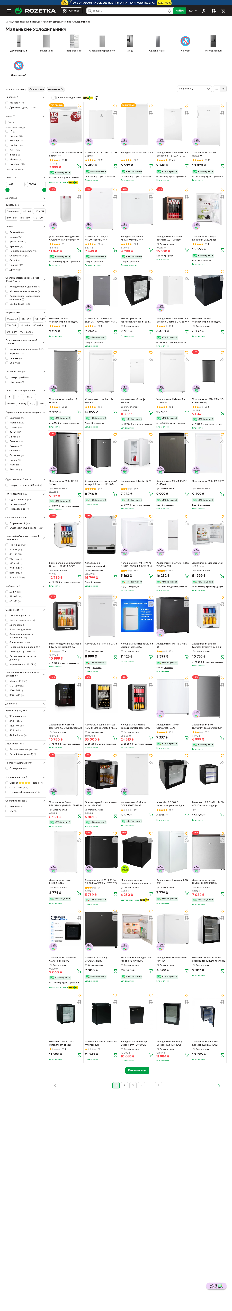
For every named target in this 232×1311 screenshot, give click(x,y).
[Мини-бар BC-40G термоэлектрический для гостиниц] (137, 290)
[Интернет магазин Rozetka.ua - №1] (35, 10)
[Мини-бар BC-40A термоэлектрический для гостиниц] (65, 290)
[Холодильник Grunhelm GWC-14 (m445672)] (65, 929)
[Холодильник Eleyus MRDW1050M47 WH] (137, 208)
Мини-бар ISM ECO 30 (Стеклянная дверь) (61, 1043)
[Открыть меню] (8, 10)
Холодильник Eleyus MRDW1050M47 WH (132, 238)
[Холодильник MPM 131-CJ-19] (208, 453)
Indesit (15, 155)
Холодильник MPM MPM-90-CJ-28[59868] (208, 401)
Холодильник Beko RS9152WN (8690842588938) (65, 804)
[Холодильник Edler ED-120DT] (137, 124)
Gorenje (16, 136)
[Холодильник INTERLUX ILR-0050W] (101, 124)
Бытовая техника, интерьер (25, 22)
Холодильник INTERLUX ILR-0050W (101, 154)
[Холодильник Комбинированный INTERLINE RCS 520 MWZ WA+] (101, 535)
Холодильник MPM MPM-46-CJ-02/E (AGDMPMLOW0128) (101, 882)
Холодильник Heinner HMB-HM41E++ (172, 959)
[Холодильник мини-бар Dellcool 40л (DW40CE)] (208, 1013)
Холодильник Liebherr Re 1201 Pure (99, 401)
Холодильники (81, 22)
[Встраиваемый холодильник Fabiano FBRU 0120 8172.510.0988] (137, 929)
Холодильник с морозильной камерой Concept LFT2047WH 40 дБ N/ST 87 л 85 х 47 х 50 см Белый (137, 646)
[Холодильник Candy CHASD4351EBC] (101, 929)
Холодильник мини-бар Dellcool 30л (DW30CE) (134, 1043)
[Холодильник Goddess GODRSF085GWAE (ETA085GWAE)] (137, 774)
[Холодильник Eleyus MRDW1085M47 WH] (101, 208)
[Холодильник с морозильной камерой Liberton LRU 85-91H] (172, 290)
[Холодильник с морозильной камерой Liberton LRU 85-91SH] (101, 453)
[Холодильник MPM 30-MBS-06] (172, 616)
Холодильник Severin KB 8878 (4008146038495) (206, 882)
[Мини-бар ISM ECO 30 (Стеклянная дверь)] (65, 1013)
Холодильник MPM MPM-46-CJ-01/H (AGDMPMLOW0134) (137, 564)
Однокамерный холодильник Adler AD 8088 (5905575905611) (101, 804)
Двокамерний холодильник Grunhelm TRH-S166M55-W (64, 238)
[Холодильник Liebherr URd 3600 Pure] (208, 535)
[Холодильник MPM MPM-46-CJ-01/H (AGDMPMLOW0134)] (137, 535)
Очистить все (36, 89)
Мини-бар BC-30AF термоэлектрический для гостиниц (170, 804)
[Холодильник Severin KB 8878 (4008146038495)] (208, 852)
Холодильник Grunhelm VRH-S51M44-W (65, 154)
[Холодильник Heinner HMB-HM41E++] (172, 929)
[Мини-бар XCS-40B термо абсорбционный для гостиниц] (208, 929)
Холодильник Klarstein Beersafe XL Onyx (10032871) (65, 726)
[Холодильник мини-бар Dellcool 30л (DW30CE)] (137, 1013)
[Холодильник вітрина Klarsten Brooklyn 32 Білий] (208, 616)
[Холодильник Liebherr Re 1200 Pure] (172, 371)
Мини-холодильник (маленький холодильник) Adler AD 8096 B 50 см (135, 882)
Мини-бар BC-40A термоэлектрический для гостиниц (63, 321)
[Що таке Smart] (96, 98)
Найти (180, 10)
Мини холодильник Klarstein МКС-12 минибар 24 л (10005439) (65, 646)
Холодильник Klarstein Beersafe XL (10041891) (169, 238)
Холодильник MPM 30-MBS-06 (172, 645)
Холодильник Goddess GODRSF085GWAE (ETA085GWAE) (133, 804)
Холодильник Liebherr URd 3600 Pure (207, 564)
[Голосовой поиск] (169, 10)
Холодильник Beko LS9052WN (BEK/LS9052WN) (59, 882)
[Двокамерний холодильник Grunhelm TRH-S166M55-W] (65, 208)
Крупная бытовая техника (57, 22)
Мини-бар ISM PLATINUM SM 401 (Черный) (101, 1043)
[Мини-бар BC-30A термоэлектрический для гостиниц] (208, 290)
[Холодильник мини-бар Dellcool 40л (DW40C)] (172, 1013)
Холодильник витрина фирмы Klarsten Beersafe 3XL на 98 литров (135, 727)
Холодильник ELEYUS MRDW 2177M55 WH (172, 564)
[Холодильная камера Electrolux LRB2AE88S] (208, 208)
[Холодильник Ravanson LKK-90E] (172, 852)
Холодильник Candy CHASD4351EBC (96, 959)
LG (12, 131)
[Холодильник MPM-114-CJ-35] (101, 616)
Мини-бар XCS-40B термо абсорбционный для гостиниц (208, 959)
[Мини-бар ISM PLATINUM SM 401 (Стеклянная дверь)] (208, 774)
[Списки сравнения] (213, 10)
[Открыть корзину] (223, 10)
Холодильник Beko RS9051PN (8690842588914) (207, 726)
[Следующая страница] (219, 1085)
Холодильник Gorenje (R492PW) (204, 154)
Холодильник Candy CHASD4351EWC (167, 726)
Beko (15, 150)
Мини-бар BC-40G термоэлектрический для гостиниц (135, 321)
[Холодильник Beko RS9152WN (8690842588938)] (65, 774)
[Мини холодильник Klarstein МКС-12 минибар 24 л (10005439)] (65, 616)
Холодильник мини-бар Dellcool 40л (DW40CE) (205, 1043)
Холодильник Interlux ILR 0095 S (63, 401)
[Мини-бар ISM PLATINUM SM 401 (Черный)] (101, 1013)
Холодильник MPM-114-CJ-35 (101, 644)
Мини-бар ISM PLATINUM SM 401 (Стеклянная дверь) (208, 804)
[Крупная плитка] (216, 89)
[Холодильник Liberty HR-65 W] (137, 453)
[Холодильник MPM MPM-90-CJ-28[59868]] (208, 371)
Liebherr (16, 145)
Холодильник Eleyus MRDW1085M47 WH (96, 238)
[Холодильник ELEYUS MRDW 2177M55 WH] (172, 535)
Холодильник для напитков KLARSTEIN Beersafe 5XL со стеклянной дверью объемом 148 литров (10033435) (101, 727)
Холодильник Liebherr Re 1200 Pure (170, 401)
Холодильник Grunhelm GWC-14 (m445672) (62, 959)
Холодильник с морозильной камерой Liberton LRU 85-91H (172, 320)
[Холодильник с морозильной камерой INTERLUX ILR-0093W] (172, 124)
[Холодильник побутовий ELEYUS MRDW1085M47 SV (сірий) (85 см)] (101, 290)
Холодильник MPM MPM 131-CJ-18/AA (172, 483)
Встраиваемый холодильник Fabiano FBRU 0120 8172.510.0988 (136, 960)
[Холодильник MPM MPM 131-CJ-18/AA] (172, 453)
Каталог (74, 10)
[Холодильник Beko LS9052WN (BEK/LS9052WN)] (65, 852)
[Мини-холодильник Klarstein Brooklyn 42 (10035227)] (65, 535)
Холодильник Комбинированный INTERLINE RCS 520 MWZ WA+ (99, 565)
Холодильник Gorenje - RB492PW (134, 401)
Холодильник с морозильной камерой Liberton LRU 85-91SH (101, 483)
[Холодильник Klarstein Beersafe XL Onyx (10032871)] (65, 696)
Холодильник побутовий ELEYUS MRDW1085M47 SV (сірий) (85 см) (100, 321)
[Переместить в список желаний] (79, 106)
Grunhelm (17, 164)
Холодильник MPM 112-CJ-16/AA (63, 483)
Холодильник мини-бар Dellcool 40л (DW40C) (169, 1043)
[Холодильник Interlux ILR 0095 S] (65, 371)
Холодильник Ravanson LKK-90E (172, 882)
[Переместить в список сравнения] (79, 113)
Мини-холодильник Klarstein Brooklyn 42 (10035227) (65, 564)
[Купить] (79, 166)
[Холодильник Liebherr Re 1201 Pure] (101, 371)
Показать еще (13, 169)
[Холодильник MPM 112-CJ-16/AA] (65, 453)
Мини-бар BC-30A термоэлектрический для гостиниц (206, 321)
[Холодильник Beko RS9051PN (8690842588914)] (208, 696)
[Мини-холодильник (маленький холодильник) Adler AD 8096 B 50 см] (137, 852)
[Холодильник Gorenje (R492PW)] (208, 124)
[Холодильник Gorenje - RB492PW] (137, 371)
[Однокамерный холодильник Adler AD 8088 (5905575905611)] (101, 774)
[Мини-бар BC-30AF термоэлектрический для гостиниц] (172, 774)
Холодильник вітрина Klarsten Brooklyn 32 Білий (207, 645)
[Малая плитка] (223, 89)
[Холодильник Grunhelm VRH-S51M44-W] (65, 124)
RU (191, 11)
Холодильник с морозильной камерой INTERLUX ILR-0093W (172, 155)
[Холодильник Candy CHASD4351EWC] (172, 696)
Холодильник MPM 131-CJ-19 (208, 481)
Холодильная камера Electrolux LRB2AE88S (204, 238)
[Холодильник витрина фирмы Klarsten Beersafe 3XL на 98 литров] (137, 696)
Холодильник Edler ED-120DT (137, 153)
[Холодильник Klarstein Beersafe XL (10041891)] (172, 208)
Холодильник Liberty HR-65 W (136, 483)
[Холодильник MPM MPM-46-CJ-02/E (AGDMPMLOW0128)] (101, 852)
